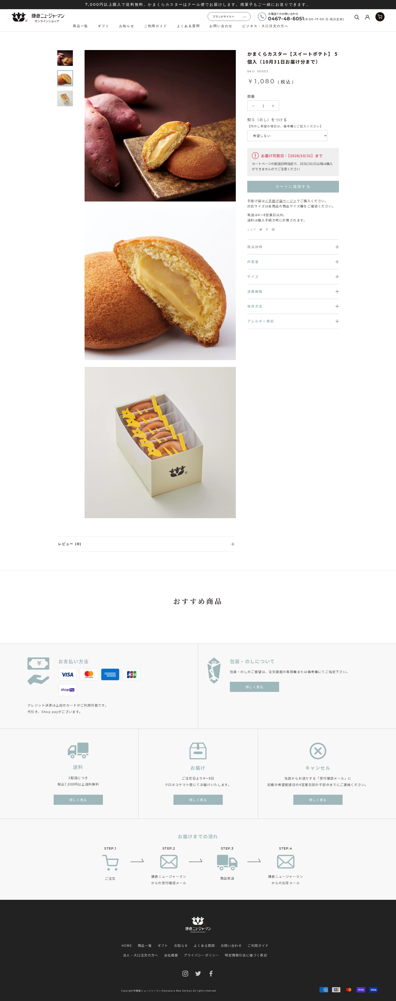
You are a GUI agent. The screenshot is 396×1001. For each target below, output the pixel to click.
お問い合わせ (221, 26)
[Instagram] (185, 973)
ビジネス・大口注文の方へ (265, 26)
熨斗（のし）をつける (285, 122)
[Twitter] (260, 229)
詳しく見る (254, 687)
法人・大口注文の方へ (140, 955)
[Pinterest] (273, 229)
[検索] (357, 16)
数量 (251, 96)
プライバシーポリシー (201, 955)
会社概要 (171, 955)
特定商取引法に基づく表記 (246, 955)
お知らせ (127, 26)
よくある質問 (188, 26)
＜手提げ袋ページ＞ (281, 201)
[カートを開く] (380, 16)
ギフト (103, 26)
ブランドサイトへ (223, 16)
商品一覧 (80, 26)
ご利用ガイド (155, 26)
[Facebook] (267, 229)
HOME (126, 945)
